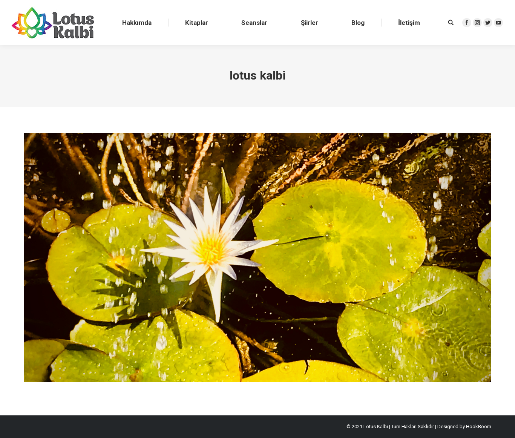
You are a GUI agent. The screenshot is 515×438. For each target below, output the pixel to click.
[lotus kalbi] (257, 257)
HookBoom (478, 426)
